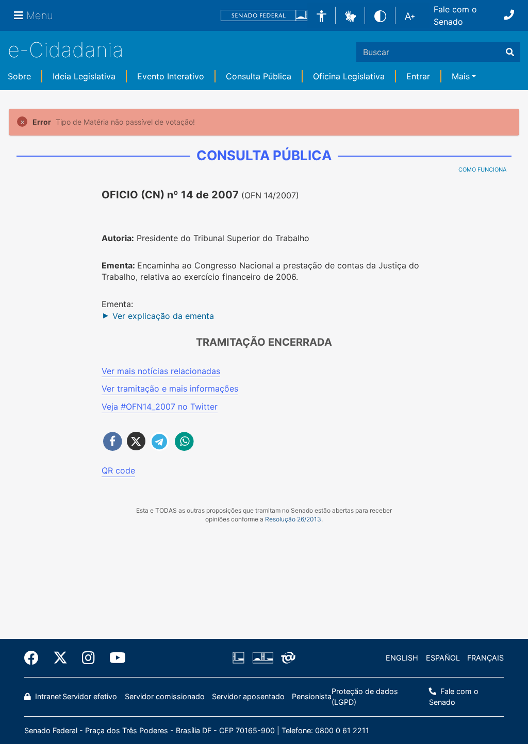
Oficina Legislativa (349, 76)
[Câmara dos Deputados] (240, 658)
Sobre (19, 76)
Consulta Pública (258, 76)
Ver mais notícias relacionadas (161, 371)
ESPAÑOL (443, 657)
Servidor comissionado (165, 696)
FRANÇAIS (485, 657)
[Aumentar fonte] (409, 15)
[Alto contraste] (380, 15)
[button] (350, 15)
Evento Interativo (170, 76)
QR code (118, 470)
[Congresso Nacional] (262, 658)
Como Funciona (482, 169)
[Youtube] (114, 658)
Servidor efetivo (89, 696)
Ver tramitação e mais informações (170, 388)
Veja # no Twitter (160, 406)
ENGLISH (402, 657)
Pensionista (312, 696)
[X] (60, 658)
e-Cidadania (66, 49)
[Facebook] (35, 658)
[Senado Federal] (264, 16)
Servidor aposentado (248, 696)
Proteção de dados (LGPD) (365, 697)
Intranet (47, 696)
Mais (461, 76)
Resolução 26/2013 (293, 519)
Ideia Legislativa (84, 76)
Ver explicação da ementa (163, 316)
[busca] (510, 52)
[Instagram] (88, 658)
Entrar (418, 76)
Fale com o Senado (455, 15)
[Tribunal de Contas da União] (286, 658)
